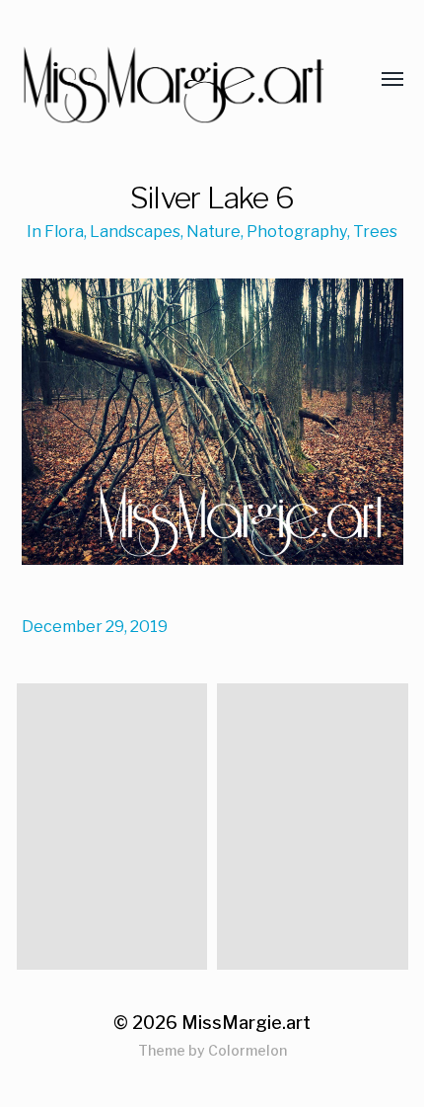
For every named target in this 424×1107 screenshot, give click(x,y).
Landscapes (135, 231)
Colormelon (247, 1050)
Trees (375, 231)
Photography (297, 231)
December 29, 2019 (95, 626)
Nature (213, 231)
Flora (64, 231)
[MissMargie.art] (173, 80)
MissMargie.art (246, 1022)
